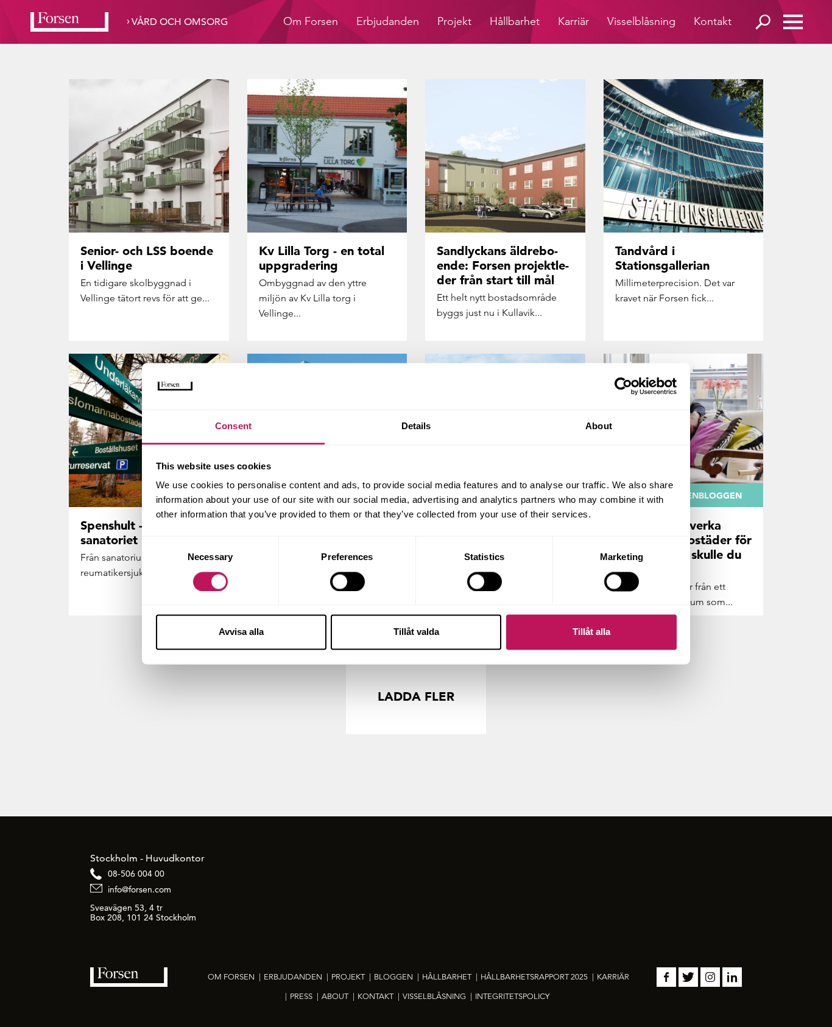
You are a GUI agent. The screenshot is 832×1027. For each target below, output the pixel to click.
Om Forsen (310, 21)
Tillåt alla (591, 632)
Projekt (454, 21)
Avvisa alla (241, 632)
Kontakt (713, 21)
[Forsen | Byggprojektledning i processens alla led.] (69, 22)
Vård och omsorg (180, 21)
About (335, 996)
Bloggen (393, 976)
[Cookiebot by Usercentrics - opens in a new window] (623, 386)
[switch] (347, 581)
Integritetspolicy (512, 996)
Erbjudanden (387, 21)
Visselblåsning (641, 21)
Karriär (573, 21)
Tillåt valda (416, 632)
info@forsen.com (139, 889)
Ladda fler (416, 696)
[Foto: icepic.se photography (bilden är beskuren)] (684, 156)
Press (301, 996)
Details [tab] (416, 426)
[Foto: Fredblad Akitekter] (505, 156)
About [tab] (598, 426)
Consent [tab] (233, 426)
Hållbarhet (515, 21)
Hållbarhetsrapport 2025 (534, 976)
